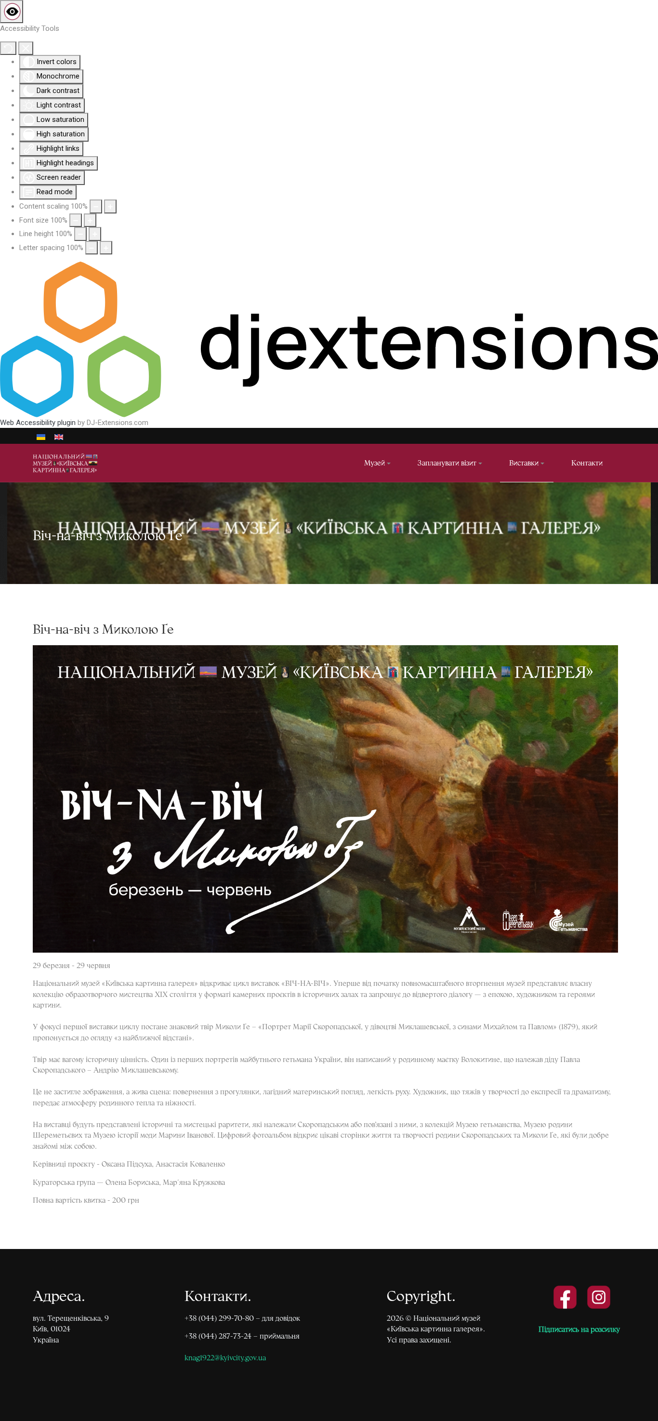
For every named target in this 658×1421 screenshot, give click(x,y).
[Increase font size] (90, 220)
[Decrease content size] (96, 206)
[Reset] (8, 48)
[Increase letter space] (106, 248)
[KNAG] (70, 463)
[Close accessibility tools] (25, 48)
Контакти (587, 462)
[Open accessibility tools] (11, 11)
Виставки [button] (524, 462)
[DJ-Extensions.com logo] (329, 339)
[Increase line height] (95, 234)
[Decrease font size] (75, 220)
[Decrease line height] (80, 234)
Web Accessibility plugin (38, 422)
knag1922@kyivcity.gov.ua (225, 1357)
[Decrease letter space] (91, 248)
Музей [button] (374, 462)
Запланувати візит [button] (447, 462)
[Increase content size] (110, 206)
